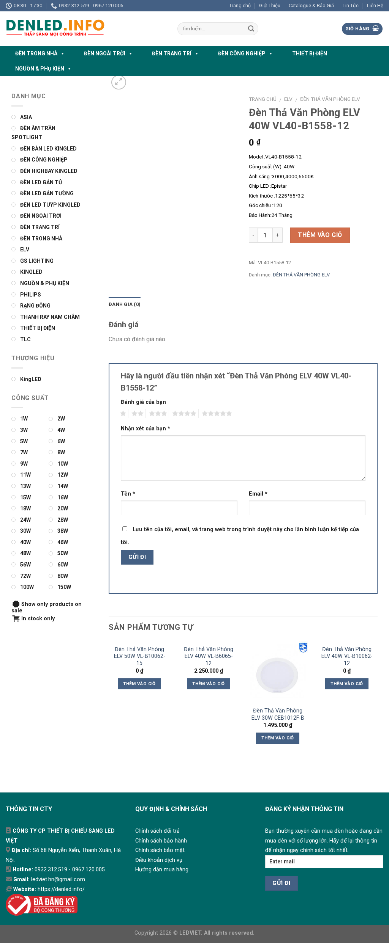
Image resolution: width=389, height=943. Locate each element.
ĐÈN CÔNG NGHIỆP (242, 53)
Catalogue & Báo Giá (311, 5)
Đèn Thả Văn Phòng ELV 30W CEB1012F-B (277, 714)
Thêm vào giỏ (320, 234)
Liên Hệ (375, 5)
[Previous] (109, 703)
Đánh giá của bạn (143, 402)
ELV (288, 99)
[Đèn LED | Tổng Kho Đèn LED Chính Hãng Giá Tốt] (86, 28)
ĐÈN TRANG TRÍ (171, 53)
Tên (128, 494)
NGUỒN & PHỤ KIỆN (39, 69)
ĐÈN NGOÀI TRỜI (104, 53)
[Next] (377, 703)
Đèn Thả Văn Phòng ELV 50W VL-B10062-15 (139, 656)
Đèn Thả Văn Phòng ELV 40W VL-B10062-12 (347, 656)
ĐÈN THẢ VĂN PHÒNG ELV (330, 99)
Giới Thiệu (269, 5)
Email (258, 494)
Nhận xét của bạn (145, 428)
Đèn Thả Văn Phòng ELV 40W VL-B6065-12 (208, 656)
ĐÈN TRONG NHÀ (36, 53)
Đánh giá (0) (125, 304)
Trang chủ (240, 5)
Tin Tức (351, 5)
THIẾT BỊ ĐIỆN (309, 53)
